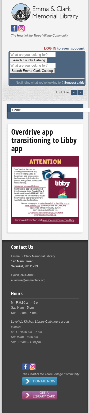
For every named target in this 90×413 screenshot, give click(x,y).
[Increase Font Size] (80, 94)
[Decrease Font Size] (74, 94)
